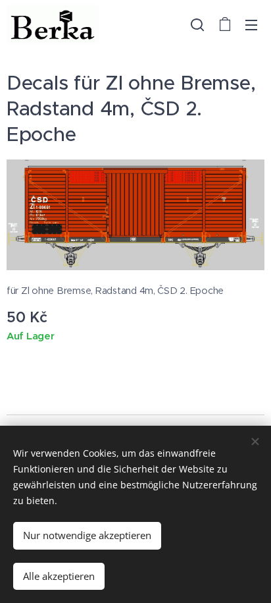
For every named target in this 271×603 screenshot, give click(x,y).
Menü (251, 24)
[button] (197, 24)
